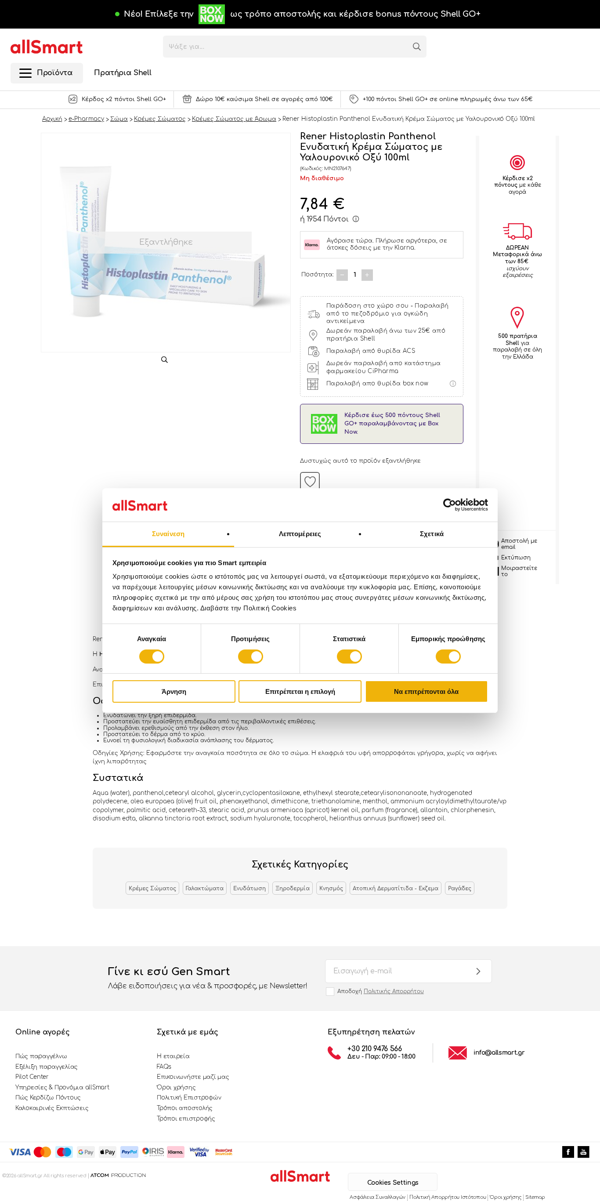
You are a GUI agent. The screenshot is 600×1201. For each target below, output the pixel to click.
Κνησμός (331, 888)
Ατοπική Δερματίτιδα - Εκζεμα (395, 888)
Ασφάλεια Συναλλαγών (377, 1197)
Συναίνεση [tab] (168, 533)
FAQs (164, 1067)
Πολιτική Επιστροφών (189, 1098)
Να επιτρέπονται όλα (426, 691)
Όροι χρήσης (176, 1088)
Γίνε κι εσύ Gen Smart (207, 978)
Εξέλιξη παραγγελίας (46, 1067)
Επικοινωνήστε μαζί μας (193, 1077)
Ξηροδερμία (292, 888)
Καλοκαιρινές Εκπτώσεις (51, 1108)
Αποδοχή (380, 991)
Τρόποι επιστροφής (186, 1119)
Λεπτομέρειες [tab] (300, 533)
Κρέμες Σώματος (152, 888)
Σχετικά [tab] (432, 533)
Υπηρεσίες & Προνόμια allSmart (62, 1088)
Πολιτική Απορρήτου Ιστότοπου (447, 1197)
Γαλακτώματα (205, 888)
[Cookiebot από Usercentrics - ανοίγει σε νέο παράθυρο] (449, 505)
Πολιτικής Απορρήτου (394, 991)
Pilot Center (32, 1077)
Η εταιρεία (173, 1056)
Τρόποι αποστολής (185, 1108)
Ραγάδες (459, 888)
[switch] (250, 656)
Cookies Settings (393, 1182)
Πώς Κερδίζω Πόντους (48, 1098)
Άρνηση (174, 691)
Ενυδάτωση (249, 888)
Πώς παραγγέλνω (41, 1056)
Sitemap (535, 1197)
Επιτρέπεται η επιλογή (300, 691)
